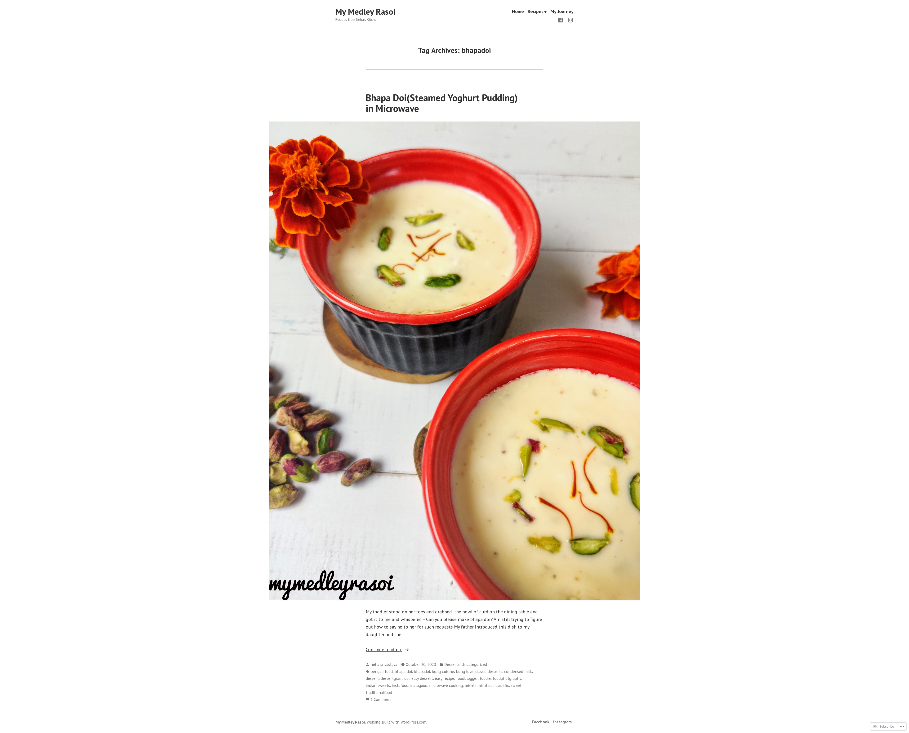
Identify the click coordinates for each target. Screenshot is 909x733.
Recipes (536, 12)
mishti (470, 685)
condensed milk (518, 671)
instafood (400, 685)
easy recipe (444, 678)
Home (518, 12)
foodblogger (467, 678)
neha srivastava (383, 664)
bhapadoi (422, 671)
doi (407, 678)
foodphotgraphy (507, 678)
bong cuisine (443, 671)
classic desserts (488, 671)
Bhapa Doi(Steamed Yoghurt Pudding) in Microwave (442, 102)
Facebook (540, 721)
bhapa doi (403, 671)
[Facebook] (561, 19)
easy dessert (422, 678)
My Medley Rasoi (365, 11)
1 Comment (380, 699)
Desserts (451, 664)
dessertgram (391, 678)
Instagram (562, 721)
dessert (372, 678)
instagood (418, 685)
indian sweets (378, 685)
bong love (464, 671)
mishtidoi (485, 685)
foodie (485, 678)
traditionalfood (379, 692)
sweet (516, 685)
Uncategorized (474, 664)
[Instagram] (570, 19)
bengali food (381, 671)
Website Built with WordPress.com (396, 722)
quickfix (502, 685)
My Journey (562, 12)
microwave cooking (446, 685)
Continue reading (384, 649)
